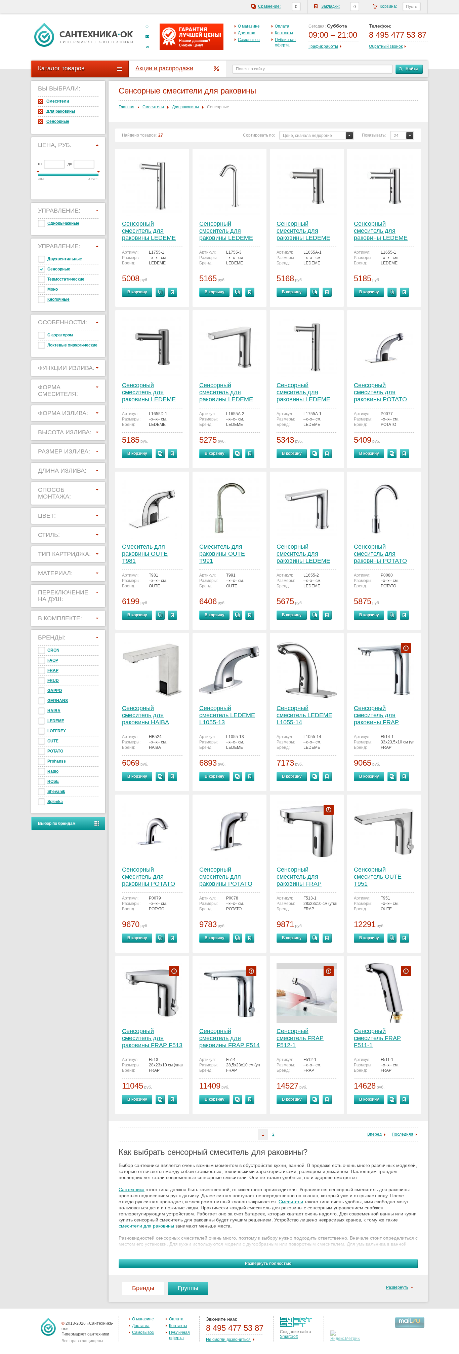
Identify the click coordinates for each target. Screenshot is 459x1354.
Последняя (402, 1134)
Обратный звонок (386, 46)
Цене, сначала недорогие (307, 135)
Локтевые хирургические (72, 345)
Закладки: (330, 6)
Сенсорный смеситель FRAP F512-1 (300, 1038)
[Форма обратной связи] (147, 36)
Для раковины (60, 111)
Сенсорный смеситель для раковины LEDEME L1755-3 (226, 231)
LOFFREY (56, 731)
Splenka (55, 801)
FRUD (53, 680)
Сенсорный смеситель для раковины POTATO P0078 (225, 877)
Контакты (284, 33)
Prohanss (56, 761)
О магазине (249, 26)
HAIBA (53, 710)
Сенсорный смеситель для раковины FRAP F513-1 (299, 877)
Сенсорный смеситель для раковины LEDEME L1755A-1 (303, 393)
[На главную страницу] (83, 35)
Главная (126, 107)
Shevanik (56, 791)
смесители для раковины (146, 1226)
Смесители (57, 101)
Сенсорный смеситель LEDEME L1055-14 (304, 715)
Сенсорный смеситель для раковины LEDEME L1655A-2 (226, 393)
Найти (412, 69)
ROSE (53, 781)
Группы (188, 1288)
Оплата (282, 26)
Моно (52, 289)
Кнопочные (58, 299)
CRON (53, 650)
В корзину (137, 292)
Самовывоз (249, 39)
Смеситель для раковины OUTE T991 (222, 553)
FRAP (52, 670)
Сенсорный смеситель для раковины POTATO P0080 (380, 554)
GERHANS (57, 700)
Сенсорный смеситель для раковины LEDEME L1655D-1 (149, 393)
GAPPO (54, 690)
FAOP (52, 660)
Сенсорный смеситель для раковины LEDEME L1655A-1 (303, 231)
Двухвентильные (64, 259)
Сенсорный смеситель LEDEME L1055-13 (227, 715)
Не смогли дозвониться (228, 1339)
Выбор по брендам (57, 823)
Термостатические (65, 279)
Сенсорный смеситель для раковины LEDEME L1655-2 (303, 554)
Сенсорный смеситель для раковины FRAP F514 (229, 1038)
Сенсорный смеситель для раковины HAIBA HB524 (145, 716)
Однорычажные (63, 223)
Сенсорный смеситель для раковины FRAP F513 (152, 1038)
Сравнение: (269, 6)
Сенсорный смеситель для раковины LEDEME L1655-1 (381, 231)
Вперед (374, 1134)
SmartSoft (289, 1336)
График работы (323, 46)
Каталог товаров (61, 68)
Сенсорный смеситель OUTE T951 (378, 876)
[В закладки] (172, 292)
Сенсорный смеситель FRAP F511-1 (377, 1038)
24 (396, 135)
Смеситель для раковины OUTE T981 (145, 553)
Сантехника (131, 1189)
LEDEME (55, 721)
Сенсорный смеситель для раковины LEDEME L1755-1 (149, 231)
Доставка (246, 33)
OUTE (52, 741)
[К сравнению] (160, 292)
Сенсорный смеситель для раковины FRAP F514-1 (376, 716)
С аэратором (60, 335)
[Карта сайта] (147, 46)
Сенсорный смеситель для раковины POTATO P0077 (380, 393)
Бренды (143, 1288)
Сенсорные (57, 121)
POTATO (55, 751)
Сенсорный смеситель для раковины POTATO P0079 (148, 877)
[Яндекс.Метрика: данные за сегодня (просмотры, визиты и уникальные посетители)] (346, 1335)
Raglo (52, 771)
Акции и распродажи (164, 68)
